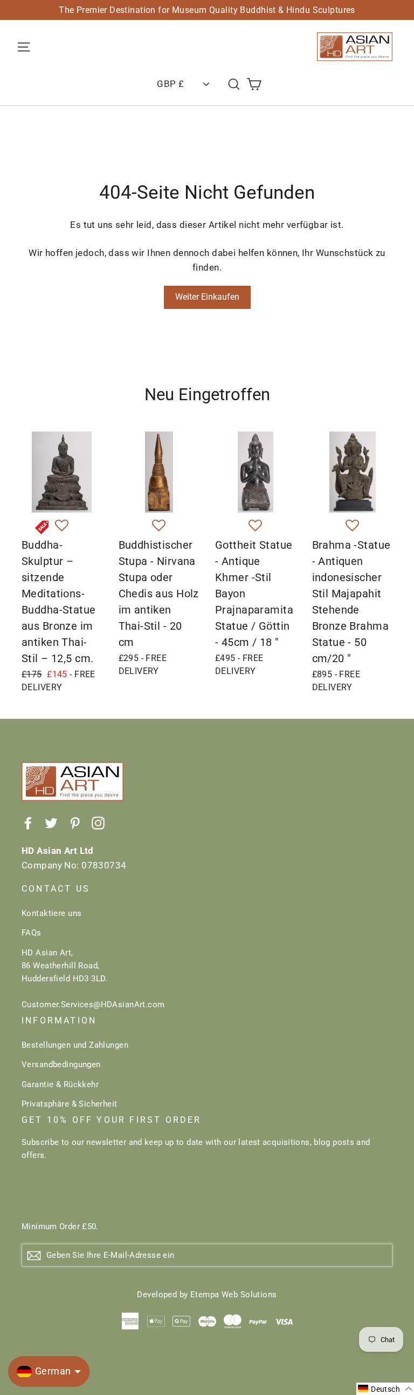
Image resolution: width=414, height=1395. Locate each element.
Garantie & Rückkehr (60, 1084)
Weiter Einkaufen (207, 297)
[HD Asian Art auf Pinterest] (74, 822)
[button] (61, 526)
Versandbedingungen (61, 1064)
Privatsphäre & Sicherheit (70, 1104)
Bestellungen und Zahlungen (75, 1045)
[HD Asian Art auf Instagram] (98, 822)
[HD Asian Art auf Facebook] (28, 822)
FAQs (32, 933)
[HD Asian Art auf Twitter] (51, 822)
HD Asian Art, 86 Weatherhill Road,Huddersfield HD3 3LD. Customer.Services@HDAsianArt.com (93, 978)
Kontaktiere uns (51, 913)
